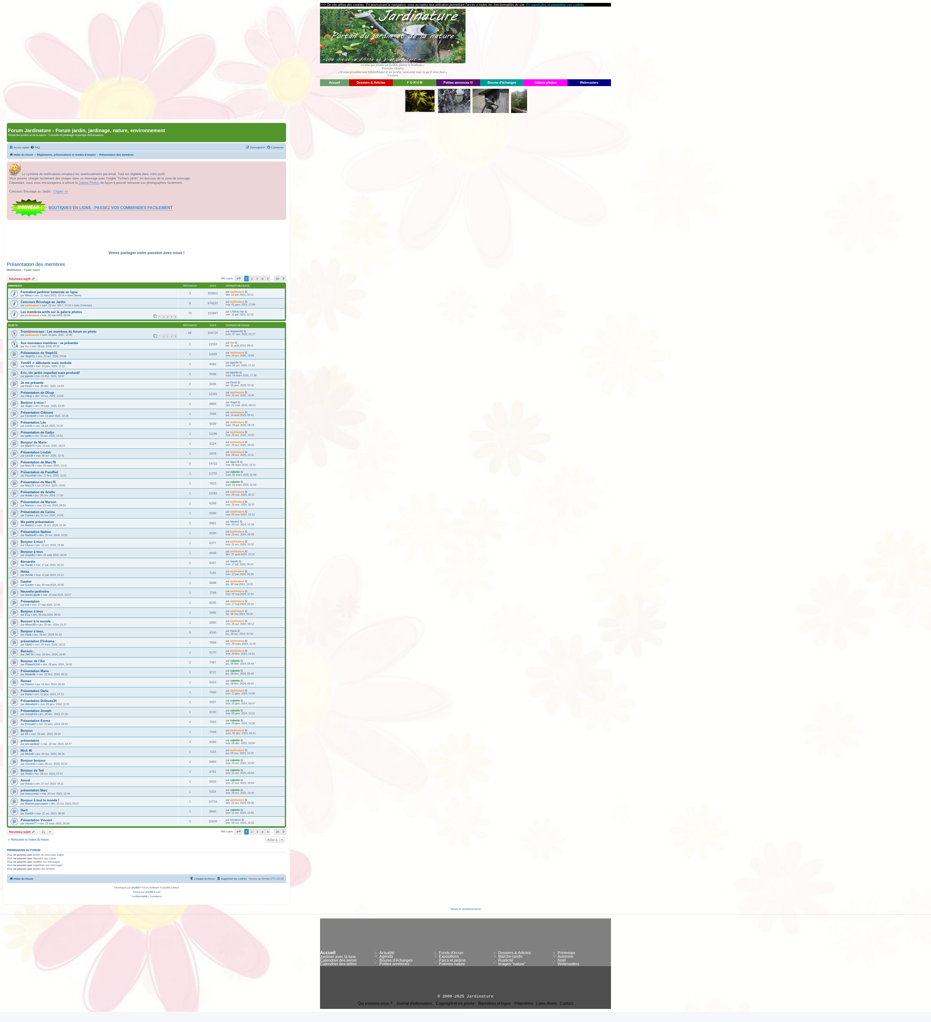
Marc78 (29, 465)
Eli (26, 733)
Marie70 (30, 445)
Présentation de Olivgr (37, 392)
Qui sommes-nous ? (375, 1003)
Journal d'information (414, 1003)
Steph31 (30, 356)
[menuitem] (35, 147)
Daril (24, 810)
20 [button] (277, 278)
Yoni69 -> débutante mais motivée (46, 363)
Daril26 (29, 813)
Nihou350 (30, 624)
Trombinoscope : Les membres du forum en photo (58, 331)
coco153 (30, 763)
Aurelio (29, 574)
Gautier (26, 581)
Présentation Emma (35, 721)
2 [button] (252, 278)
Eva (27, 614)
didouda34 (31, 704)
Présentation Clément (37, 412)
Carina (29, 515)
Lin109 (29, 455)
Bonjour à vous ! (33, 402)
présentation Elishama (37, 641)
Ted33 (28, 773)
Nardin (29, 564)
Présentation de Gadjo (37, 432)
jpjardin (234, 362)
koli (27, 604)
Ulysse (29, 545)
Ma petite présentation (37, 522)
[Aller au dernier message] (246, 291)
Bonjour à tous (32, 552)
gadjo (28, 435)
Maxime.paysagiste (36, 803)
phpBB (135, 887)
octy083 (30, 555)
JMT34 (29, 654)
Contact (566, 1003)
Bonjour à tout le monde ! (40, 800)
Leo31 (28, 425)
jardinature (237, 291)
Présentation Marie (35, 671)
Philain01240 (32, 664)
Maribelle (30, 674)
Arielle (28, 495)
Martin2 (29, 525)
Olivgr (28, 395)
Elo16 (28, 386)
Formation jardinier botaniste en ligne (49, 292)
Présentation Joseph (36, 711)
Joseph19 (31, 714)
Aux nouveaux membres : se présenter (49, 343)
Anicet (25, 780)
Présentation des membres (36, 264)
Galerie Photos (89, 183)
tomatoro (235, 819)
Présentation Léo (33, 422)
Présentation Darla (34, 691)
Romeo (26, 681)
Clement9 (30, 415)
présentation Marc (34, 790)
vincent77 (31, 823)
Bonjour (27, 730)
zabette (235, 471)
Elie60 (28, 644)
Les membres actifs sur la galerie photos (51, 312)
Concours (86, 305)
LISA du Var (237, 311)
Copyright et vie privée (455, 1003)
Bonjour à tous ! (33, 542)
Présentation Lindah (36, 452)
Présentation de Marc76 (38, 482)
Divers (77, 295)
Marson (29, 505)
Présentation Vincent (36, 820)
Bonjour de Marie (34, 442)
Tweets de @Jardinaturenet (465, 909)
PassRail (30, 475)
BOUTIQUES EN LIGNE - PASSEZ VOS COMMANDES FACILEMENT (110, 208)
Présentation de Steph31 (39, 353)
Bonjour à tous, (32, 631)
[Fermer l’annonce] (282, 165)
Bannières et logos (494, 1003)
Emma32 (30, 724)
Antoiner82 (236, 331)
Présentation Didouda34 (38, 701)
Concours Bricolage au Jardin (43, 302)
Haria (28, 634)
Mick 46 (26, 750)
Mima (28, 295)
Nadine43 (30, 535)
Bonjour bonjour (33, 760)
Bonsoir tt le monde (35, 621)
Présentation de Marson (38, 502)
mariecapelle (32, 594)
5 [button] (268, 278)
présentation (30, 740)
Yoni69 (29, 366)
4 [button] (262, 278)
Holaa (25, 571)
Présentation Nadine (36, 532)
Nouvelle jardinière (35, 591)
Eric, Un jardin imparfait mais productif (50, 373)
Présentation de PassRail (39, 472)
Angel (28, 405)
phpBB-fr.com (153, 892)
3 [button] (257, 278)
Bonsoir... (28, 651)
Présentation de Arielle (38, 492)
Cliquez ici (60, 191)
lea (27, 346)
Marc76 (29, 485)
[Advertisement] (567, 42)
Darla (28, 694)
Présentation (30, 601)
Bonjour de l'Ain (33, 661)
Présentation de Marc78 (38, 462)
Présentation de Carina (38, 512)
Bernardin (28, 561)
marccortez (32, 793)
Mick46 (29, 753)
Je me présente (32, 383)
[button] (238, 279)
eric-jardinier (32, 743)
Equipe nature (32, 269)
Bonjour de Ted (32, 770)
